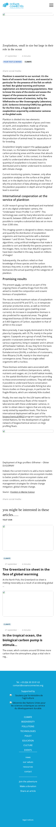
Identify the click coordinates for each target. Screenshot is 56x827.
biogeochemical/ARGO (14, 416)
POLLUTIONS (28, 726)
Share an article (28, 791)
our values (28, 762)
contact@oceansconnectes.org (28, 685)
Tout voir (7, 520)
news (28, 757)
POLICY (28, 735)
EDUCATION (28, 740)
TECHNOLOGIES (28, 731)
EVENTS (28, 750)
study (17, 284)
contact (28, 771)
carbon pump (41, 146)
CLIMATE (28, 717)
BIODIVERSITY (28, 721)
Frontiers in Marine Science (22, 492)
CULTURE (28, 745)
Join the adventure (28, 781)
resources (28, 766)
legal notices (28, 820)
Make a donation (28, 786)
